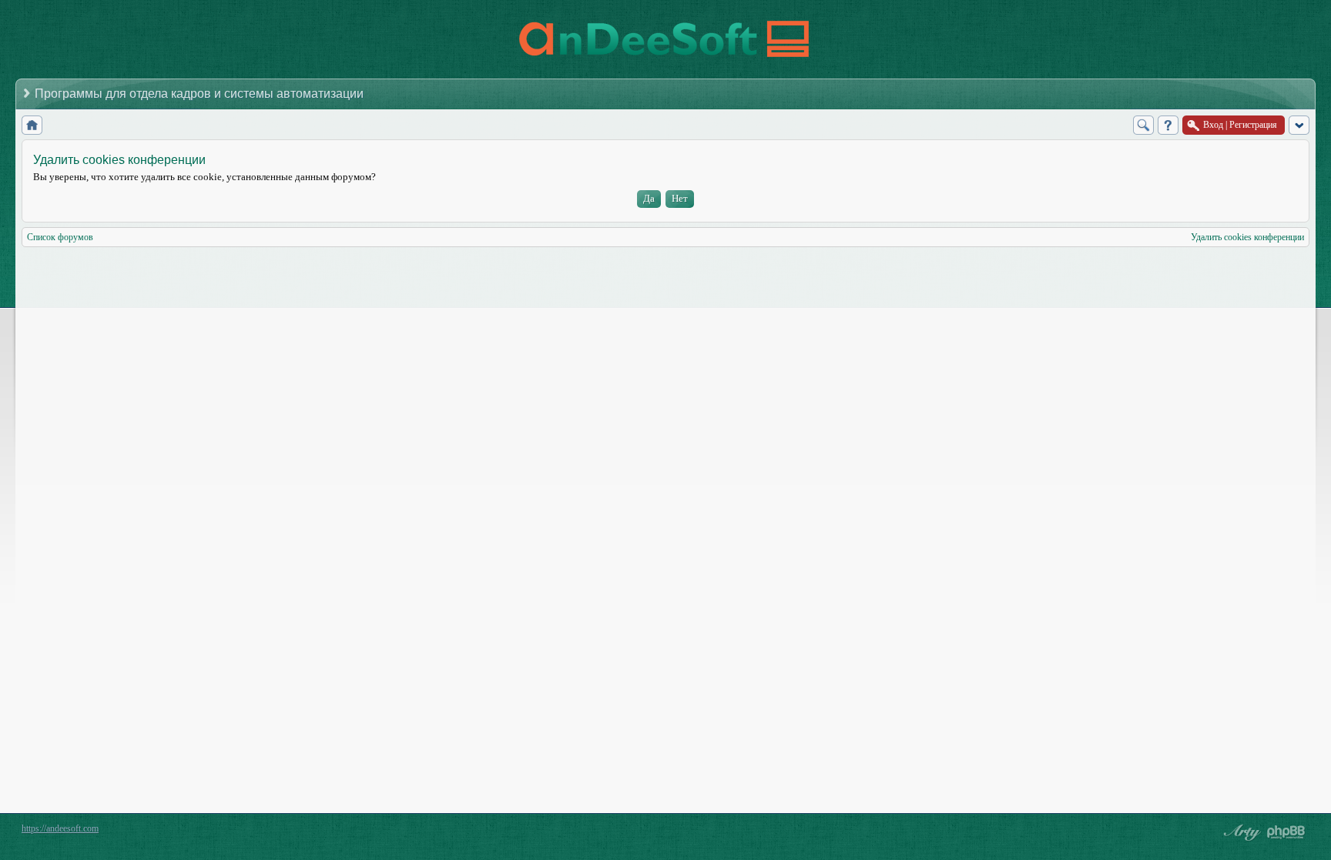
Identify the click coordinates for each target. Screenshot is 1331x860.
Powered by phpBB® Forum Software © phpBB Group (1286, 832)
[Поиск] (1143, 125)
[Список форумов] (32, 125)
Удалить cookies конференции (1247, 237)
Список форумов (60, 237)
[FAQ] (1168, 125)
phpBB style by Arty (1240, 832)
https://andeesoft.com (60, 828)
